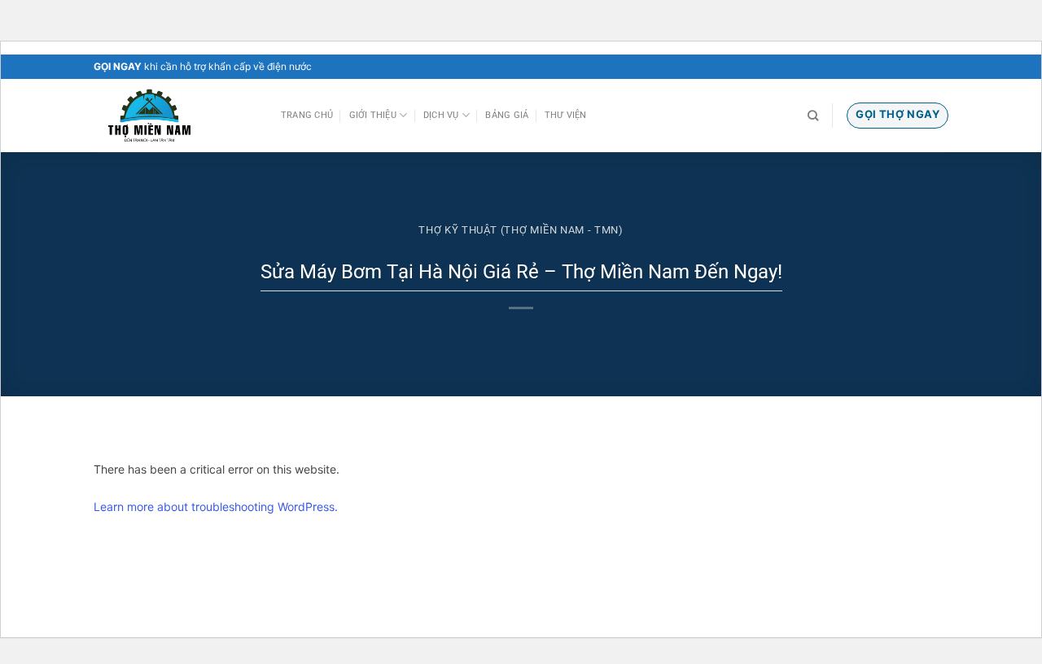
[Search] (813, 115)
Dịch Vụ (441, 115)
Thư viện (566, 115)
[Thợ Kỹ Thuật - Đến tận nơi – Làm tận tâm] (175, 115)
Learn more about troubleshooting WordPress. (216, 506)
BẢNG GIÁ (506, 115)
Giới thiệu (372, 115)
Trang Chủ (307, 115)
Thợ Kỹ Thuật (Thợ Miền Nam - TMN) (520, 230)
